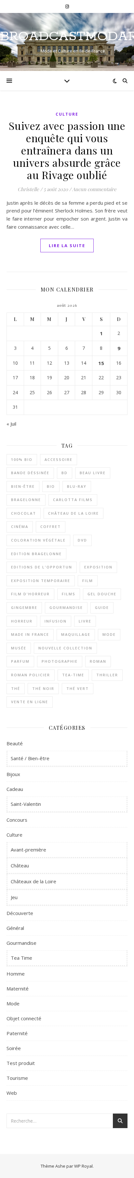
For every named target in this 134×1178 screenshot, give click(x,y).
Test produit (21, 1063)
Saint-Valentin (26, 804)
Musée (18, 648)
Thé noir (43, 688)
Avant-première (28, 849)
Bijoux (13, 774)
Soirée (14, 1048)
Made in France (30, 634)
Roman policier (30, 674)
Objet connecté (24, 1018)
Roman (98, 661)
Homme (16, 973)
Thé (15, 688)
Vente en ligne (29, 701)
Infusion (56, 621)
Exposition (98, 567)
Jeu (14, 897)
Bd (64, 472)
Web (12, 1093)
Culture (67, 114)
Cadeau (15, 789)
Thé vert (77, 688)
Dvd (82, 540)
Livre (85, 621)
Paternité (17, 1033)
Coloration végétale (38, 540)
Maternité (18, 988)
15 (101, 363)
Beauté (15, 743)
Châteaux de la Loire (33, 881)
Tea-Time (73, 674)
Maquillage (75, 634)
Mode (109, 634)
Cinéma (19, 526)
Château (20, 865)
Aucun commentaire (94, 189)
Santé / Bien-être (30, 758)
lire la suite (67, 245)
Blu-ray (77, 486)
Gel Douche (101, 593)
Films (68, 593)
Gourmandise (66, 607)
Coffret (50, 526)
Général (15, 928)
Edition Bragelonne (36, 553)
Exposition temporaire (40, 580)
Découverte (20, 913)
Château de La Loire (73, 513)
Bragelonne (26, 499)
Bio (51, 486)
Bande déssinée (30, 472)
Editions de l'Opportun (41, 567)
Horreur (22, 621)
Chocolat (23, 513)
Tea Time (21, 958)
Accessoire (59, 459)
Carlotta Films (73, 499)
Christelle (28, 189)
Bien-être (23, 486)
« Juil (11, 423)
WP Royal (83, 1166)
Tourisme (17, 1078)
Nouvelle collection (65, 648)
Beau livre (93, 472)
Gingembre (24, 607)
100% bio (22, 459)
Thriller (107, 674)
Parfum (20, 661)
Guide (102, 607)
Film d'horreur (30, 593)
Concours (17, 820)
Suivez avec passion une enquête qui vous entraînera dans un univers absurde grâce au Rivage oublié (67, 150)
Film (87, 580)
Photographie (60, 661)
